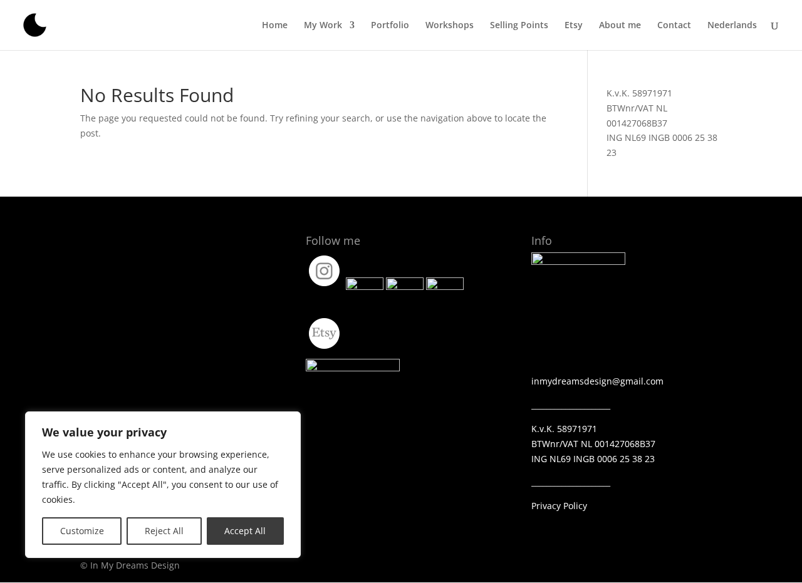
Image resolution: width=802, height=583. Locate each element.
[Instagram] (324, 286)
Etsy (574, 26)
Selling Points (519, 26)
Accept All (245, 531)
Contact (674, 26)
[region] (163, 484)
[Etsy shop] (324, 349)
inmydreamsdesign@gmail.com (597, 381)
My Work (323, 26)
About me (620, 26)
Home (275, 26)
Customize (82, 531)
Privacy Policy (559, 506)
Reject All (164, 531)
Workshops (449, 26)
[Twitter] (405, 286)
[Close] (287, 422)
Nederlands (732, 26)
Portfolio (390, 26)
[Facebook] (364, 286)
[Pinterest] (445, 286)
